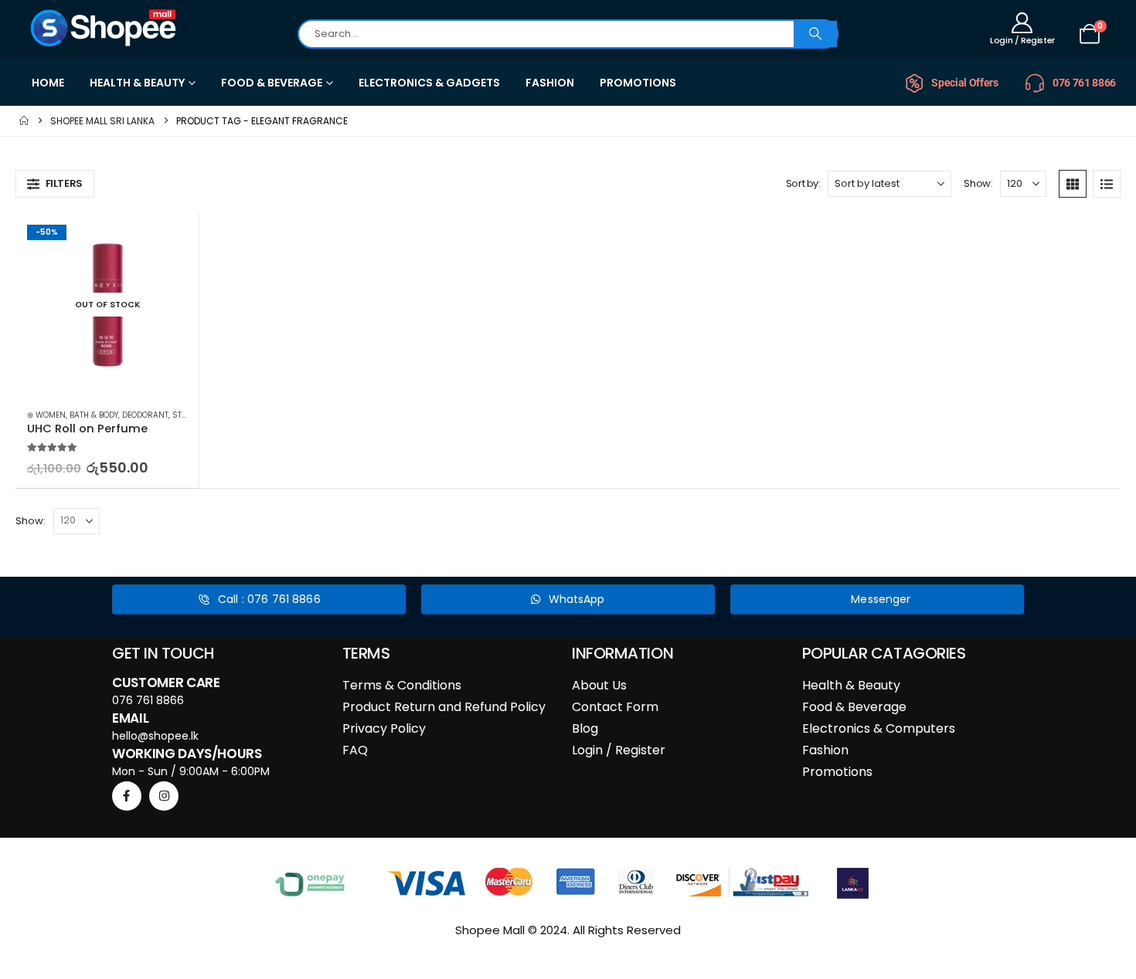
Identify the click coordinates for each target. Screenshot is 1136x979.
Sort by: (803, 183)
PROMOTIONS (638, 82)
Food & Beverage (854, 707)
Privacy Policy (384, 728)
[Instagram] (164, 796)
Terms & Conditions (401, 685)
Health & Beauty (851, 685)
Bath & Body (94, 415)
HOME (48, 82)
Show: (978, 183)
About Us (599, 685)
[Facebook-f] (126, 796)
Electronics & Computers (878, 728)
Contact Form (615, 707)
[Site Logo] (104, 28)
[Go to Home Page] (24, 121)
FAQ (355, 750)
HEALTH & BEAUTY (137, 82)
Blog (585, 728)
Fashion (825, 750)
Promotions (837, 772)
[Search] (815, 34)
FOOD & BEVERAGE (271, 82)
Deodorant (145, 415)
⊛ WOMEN (46, 415)
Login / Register (618, 750)
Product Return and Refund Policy (444, 707)
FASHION (549, 82)
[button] (54, 184)
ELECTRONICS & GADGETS (429, 82)
